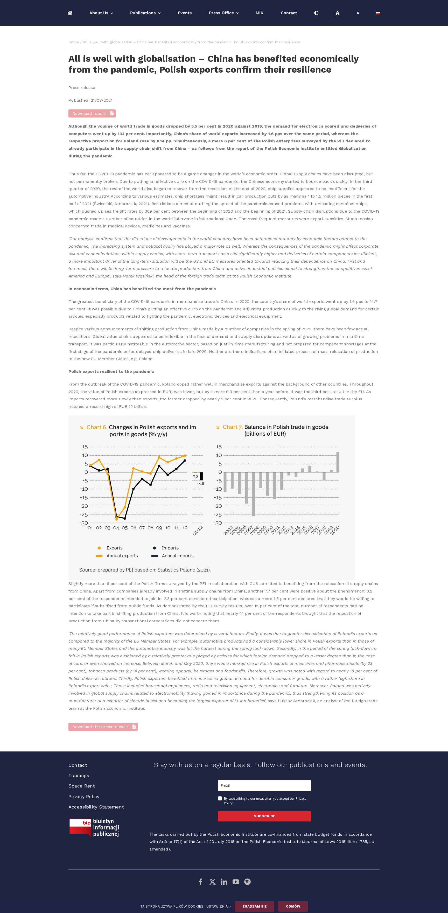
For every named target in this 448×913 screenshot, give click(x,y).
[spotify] (247, 882)
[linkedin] (224, 882)
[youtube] (236, 882)
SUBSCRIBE (264, 816)
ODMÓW (293, 906)
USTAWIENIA (217, 906)
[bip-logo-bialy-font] (94, 820)
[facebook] (201, 882)
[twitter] (212, 882)
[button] (92, 113)
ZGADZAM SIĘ (254, 906)
